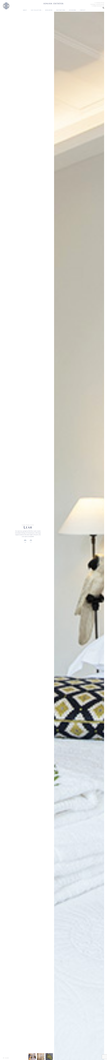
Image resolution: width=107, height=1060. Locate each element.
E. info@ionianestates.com (98, 5)
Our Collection (36, 10)
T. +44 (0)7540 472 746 (99, 2)
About (25, 10)
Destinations (60, 10)
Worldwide (48, 10)
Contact (83, 10)
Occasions (72, 10)
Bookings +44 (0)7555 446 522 (97, 4)
